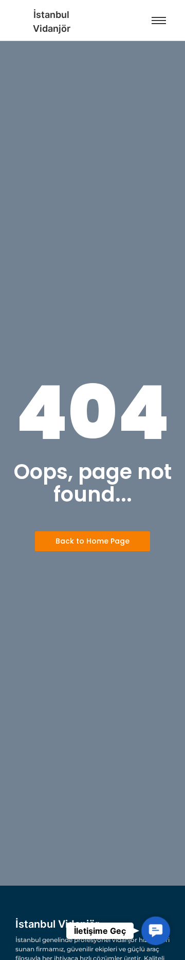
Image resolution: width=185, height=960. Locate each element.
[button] (155, 930)
